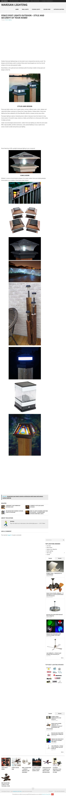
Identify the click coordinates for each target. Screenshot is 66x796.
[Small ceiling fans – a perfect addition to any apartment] (26, 762)
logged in (10, 535)
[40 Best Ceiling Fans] (16, 762)
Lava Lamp (48, 545)
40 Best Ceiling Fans (24, 1)
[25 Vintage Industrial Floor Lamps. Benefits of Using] (57, 762)
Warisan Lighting (14, 4)
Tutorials (48, 554)
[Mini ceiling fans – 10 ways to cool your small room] (6, 777)
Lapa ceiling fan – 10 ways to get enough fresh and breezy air (57, 747)
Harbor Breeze (49, 547)
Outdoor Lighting (59, 9)
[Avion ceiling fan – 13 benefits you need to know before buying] (47, 762)
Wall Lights (25, 9)
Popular (50, 558)
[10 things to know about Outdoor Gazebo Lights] (36, 762)
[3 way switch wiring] (6, 762)
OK (52, 794)
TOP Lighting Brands (59, 791)
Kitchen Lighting (49, 551)
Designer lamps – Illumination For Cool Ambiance (56, 718)
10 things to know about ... (47, 1)
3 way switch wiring (13, 1)
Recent (59, 558)
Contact (51, 791)
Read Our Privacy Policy (46, 794)
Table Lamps (48, 552)
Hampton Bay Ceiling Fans (51, 549)
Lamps (17, 9)
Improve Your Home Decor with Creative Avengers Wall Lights (57, 740)
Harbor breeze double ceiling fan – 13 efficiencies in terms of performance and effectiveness (54, 594)
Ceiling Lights (36, 9)
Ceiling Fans (46, 9)
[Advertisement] (18, 31)
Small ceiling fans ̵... (35, 1)
